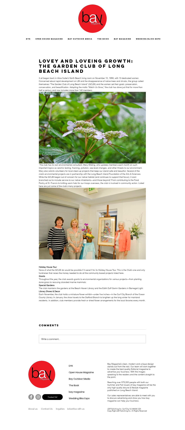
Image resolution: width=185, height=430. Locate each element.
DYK (71, 366)
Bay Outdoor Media (76, 379)
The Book (74, 385)
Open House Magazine (76, 372)
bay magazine (76, 392)
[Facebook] (31, 397)
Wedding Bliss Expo (76, 398)
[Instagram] (38, 397)
